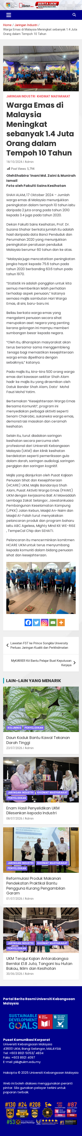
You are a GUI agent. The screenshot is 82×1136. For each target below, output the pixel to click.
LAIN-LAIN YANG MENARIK (33, 681)
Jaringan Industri (20, 96)
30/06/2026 (14, 973)
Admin (29, 161)
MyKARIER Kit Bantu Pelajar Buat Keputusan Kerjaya (41, 663)
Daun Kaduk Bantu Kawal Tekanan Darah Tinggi (38, 740)
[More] (61, 622)
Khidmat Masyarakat (53, 96)
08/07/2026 (14, 818)
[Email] (53, 622)
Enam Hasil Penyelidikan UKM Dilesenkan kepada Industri (33, 810)
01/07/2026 (14, 898)
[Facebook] (28, 622)
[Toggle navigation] (8, 15)
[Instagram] (44, 622)
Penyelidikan (34, 727)
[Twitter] (36, 622)
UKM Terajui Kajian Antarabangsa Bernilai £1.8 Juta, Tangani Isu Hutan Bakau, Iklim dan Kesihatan (39, 963)
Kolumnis (14, 727)
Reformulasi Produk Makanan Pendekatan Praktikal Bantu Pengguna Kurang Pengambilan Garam (35, 886)
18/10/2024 (14, 161)
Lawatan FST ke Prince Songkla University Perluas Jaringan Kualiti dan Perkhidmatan (39, 645)
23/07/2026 (14, 748)
